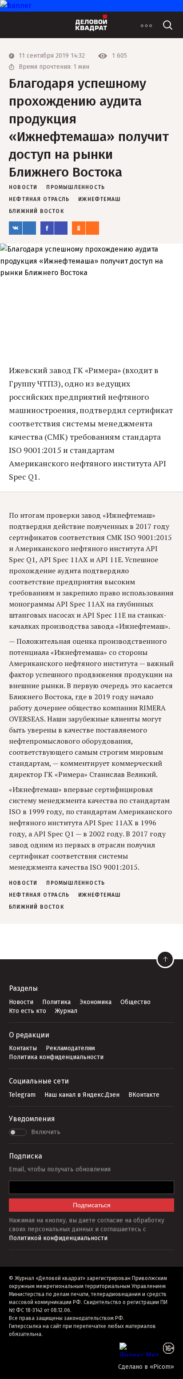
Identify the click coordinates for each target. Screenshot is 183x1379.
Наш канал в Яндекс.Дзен (81, 1095)
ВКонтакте (143, 1095)
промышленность (75, 187)
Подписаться (92, 1205)
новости (23, 187)
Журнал (66, 1011)
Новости (21, 1002)
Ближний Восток (36, 211)
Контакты (23, 1048)
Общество (135, 1002)
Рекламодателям (70, 1048)
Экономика (95, 1002)
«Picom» (162, 1367)
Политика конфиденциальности (56, 1057)
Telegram (22, 1095)
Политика (56, 1002)
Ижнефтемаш (99, 199)
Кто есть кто (27, 1011)
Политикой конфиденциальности (58, 1238)
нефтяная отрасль (39, 199)
